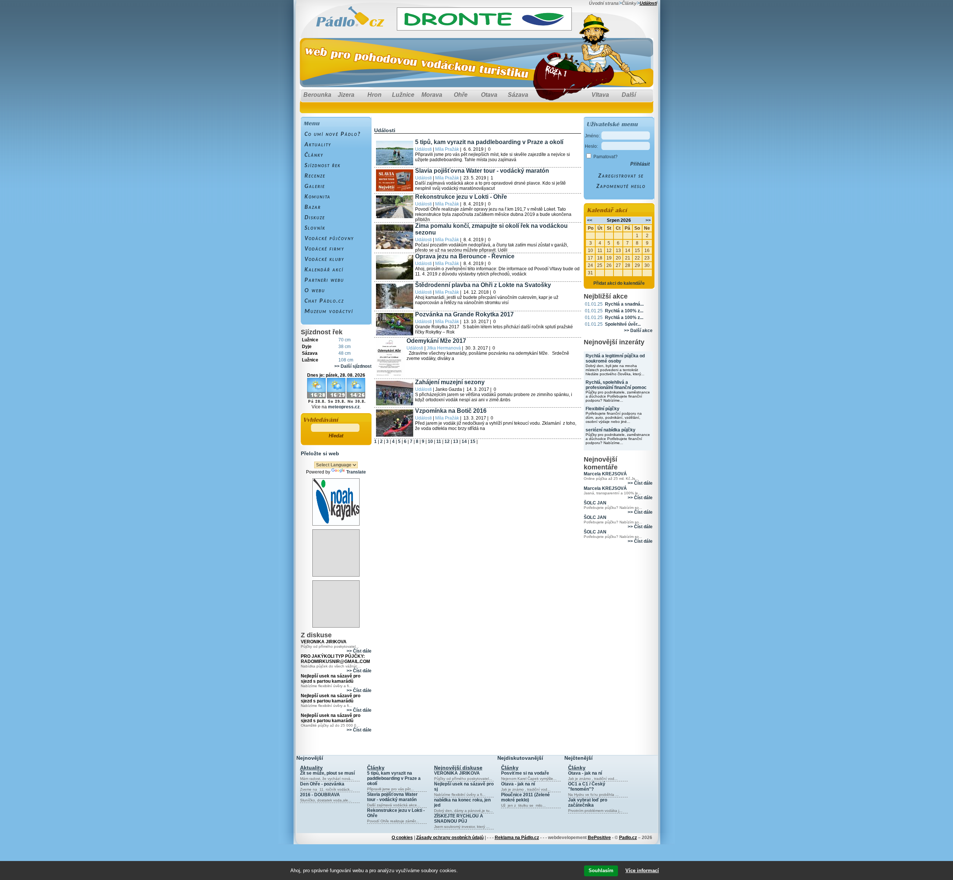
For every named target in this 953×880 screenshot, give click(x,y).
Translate (356, 472)
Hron (374, 95)
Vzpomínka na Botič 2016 (451, 411)
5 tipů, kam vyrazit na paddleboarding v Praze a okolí (489, 142)
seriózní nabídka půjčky (610, 430)
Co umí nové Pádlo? (333, 134)
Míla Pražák (447, 149)
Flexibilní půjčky (602, 408)
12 (447, 441)
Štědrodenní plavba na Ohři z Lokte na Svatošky (483, 285)
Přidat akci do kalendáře (619, 283)
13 (455, 441)
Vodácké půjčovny (329, 239)
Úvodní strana (604, 3)
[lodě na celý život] (336, 523)
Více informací (642, 870)
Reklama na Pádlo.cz (517, 837)
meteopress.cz (344, 406)
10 (430, 441)
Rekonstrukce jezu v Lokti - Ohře (461, 197)
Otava (489, 95)
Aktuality (318, 145)
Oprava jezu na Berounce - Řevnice (464, 256)
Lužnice (403, 95)
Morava (431, 95)
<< (589, 220)
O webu (315, 291)
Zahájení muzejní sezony (450, 382)
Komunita (318, 197)
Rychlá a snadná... (624, 304)
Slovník (315, 228)
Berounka (317, 95)
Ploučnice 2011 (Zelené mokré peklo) (525, 797)
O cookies (402, 837)
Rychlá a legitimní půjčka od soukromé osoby (615, 358)
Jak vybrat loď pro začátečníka (587, 802)
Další (629, 95)
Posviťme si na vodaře (525, 773)
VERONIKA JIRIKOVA (457, 773)
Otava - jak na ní (518, 784)
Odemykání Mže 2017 (436, 341)
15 (472, 441)
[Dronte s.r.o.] (484, 28)
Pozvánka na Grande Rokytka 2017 (464, 314)
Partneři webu (324, 280)
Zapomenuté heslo (621, 186)
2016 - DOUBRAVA (320, 794)
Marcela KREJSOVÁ (605, 473)
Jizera (346, 95)
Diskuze (315, 218)
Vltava (600, 95)
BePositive (599, 837)
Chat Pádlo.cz (324, 301)
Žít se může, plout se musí (327, 773)
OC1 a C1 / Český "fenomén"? (586, 786)
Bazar (313, 207)
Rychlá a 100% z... (624, 310)
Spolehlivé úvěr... (623, 324)
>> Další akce (638, 330)
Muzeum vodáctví (329, 312)
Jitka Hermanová (444, 348)
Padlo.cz (628, 837)
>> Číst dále (359, 651)
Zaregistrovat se (621, 176)
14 (464, 441)
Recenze (315, 176)
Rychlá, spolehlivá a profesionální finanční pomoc (616, 385)
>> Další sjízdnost (353, 366)
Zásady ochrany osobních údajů (450, 837)
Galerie (315, 186)
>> (648, 220)
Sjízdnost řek (323, 166)
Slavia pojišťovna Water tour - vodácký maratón (482, 171)
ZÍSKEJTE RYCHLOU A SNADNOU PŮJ (458, 818)
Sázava (518, 95)
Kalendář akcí (324, 270)
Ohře (461, 95)
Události (648, 3)
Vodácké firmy (324, 249)
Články (629, 3)
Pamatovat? (605, 156)
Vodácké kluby (324, 259)
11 (438, 441)
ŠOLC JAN (595, 503)
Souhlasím (601, 870)
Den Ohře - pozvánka (322, 784)
